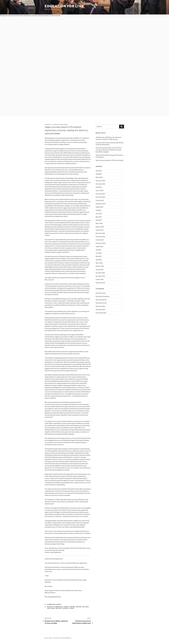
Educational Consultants (102, 296)
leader (66, 606)
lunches (72, 606)
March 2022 (99, 263)
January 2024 (99, 190)
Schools (66, 608)
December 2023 (100, 194)
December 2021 (100, 273)
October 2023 (100, 200)
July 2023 (98, 210)
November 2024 (100, 184)
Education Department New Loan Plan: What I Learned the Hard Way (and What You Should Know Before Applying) (109, 150)
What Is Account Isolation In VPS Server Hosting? (109, 160)
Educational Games (101, 299)
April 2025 (99, 174)
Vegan (72, 608)
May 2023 (98, 217)
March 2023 (99, 223)
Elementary (58, 606)
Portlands (51, 608)
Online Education (100, 309)
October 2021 (100, 279)
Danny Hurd (63, 124)
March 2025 (99, 177)
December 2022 (100, 233)
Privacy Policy (48, 638)
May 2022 (98, 256)
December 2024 (100, 180)
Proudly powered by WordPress (62, 638)
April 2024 (99, 187)
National (85, 606)
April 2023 (99, 220)
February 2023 (100, 226)
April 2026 (99, 170)
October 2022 (100, 240)
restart (59, 608)
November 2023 (100, 197)
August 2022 (99, 246)
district (50, 606)
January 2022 (99, 269)
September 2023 (100, 203)
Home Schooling (100, 306)
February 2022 (100, 266)
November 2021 (100, 276)
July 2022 (98, 249)
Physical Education (101, 313)
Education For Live (64, 6)
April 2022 (98, 259)
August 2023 (99, 207)
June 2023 (99, 213)
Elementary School (54, 604)
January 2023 (99, 230)
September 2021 (100, 282)
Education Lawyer (101, 293)
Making (79, 606)
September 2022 (100, 243)
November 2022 (100, 236)
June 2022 (99, 253)
